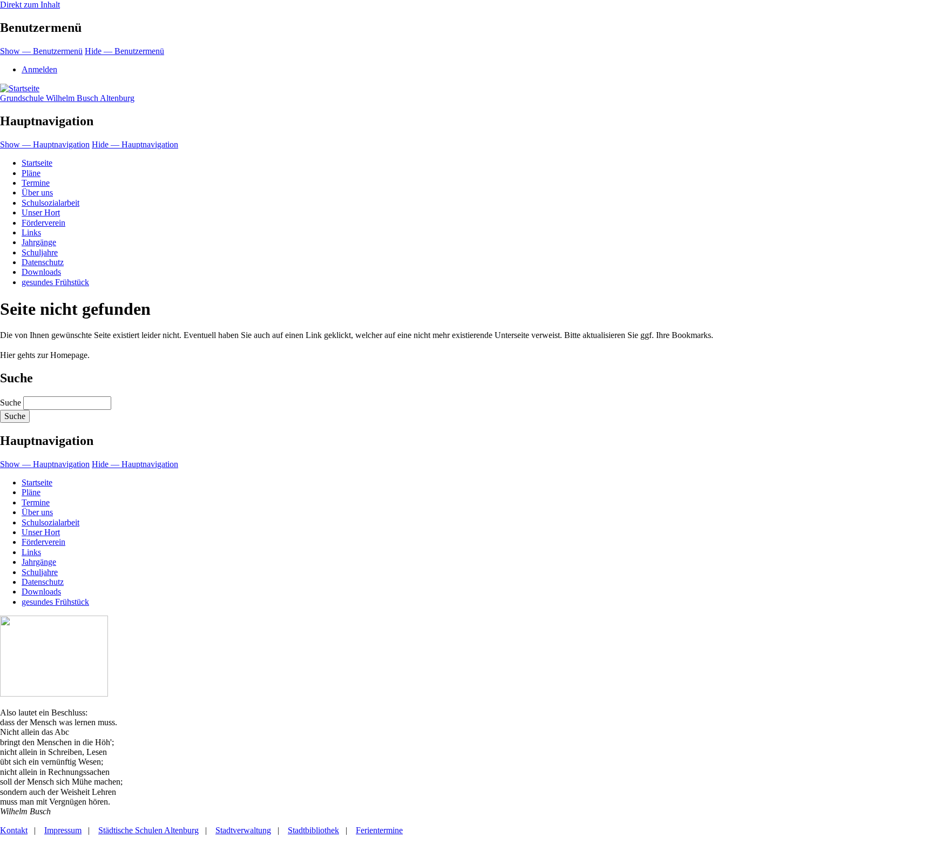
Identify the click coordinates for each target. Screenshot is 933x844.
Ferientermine (379, 830)
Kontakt (14, 830)
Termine (36, 182)
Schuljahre (40, 252)
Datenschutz (43, 262)
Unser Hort (41, 212)
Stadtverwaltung (243, 830)
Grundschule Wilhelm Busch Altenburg (67, 98)
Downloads (41, 271)
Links (31, 232)
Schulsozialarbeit (50, 202)
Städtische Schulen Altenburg (148, 830)
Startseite (37, 162)
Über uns (37, 192)
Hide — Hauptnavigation (135, 144)
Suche (10, 402)
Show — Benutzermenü (41, 51)
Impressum (63, 830)
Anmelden (39, 69)
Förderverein (43, 222)
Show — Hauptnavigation (45, 144)
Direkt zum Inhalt (30, 4)
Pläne (31, 173)
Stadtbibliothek (313, 830)
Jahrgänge (39, 242)
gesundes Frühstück (55, 282)
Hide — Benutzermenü (124, 51)
